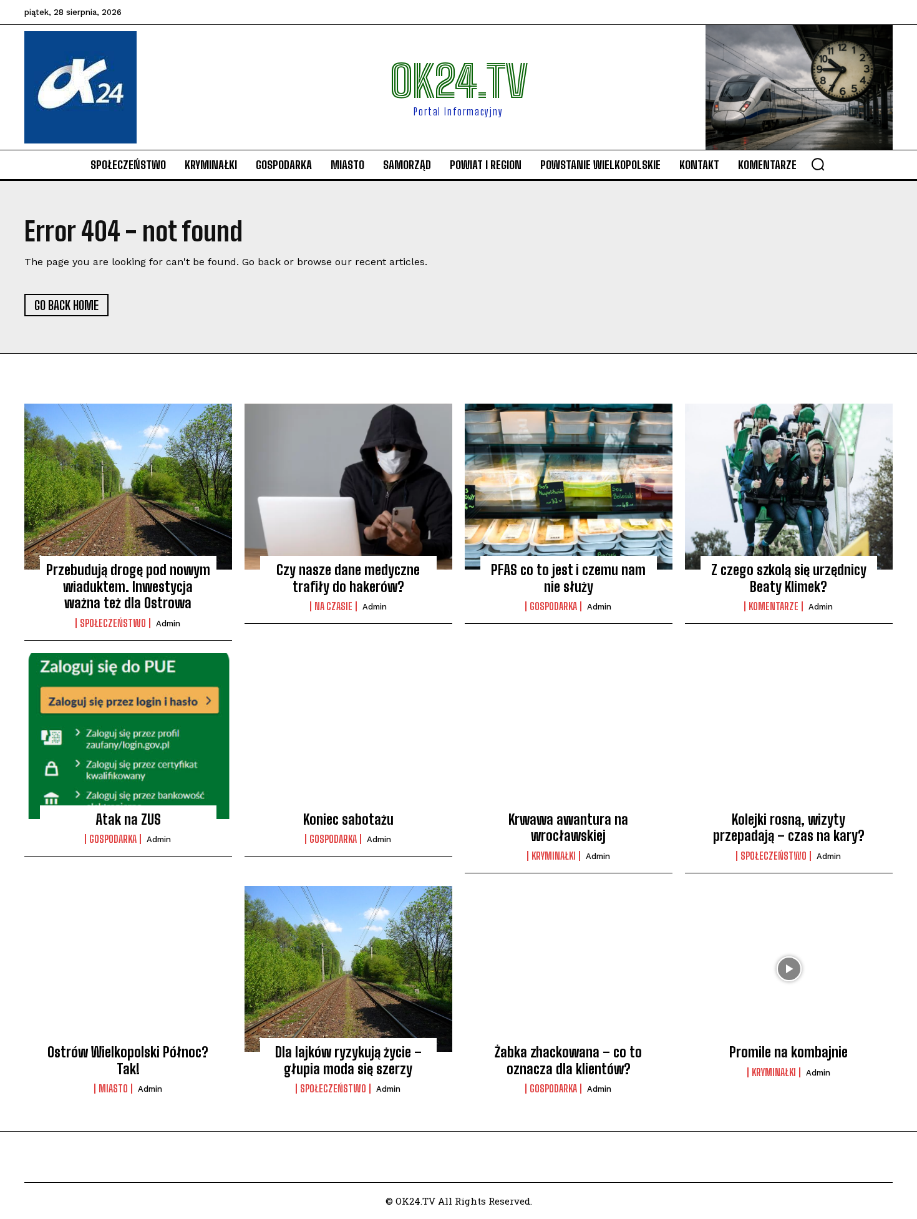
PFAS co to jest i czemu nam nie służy (568, 578)
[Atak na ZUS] (128, 736)
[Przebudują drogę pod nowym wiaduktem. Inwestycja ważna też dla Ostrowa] (128, 487)
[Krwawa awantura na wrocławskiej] (568, 736)
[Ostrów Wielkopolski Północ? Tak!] (128, 969)
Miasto (113, 1089)
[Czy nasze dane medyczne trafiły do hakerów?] (348, 487)
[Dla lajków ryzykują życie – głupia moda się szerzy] (348, 969)
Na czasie (333, 606)
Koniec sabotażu (348, 819)
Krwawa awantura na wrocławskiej (568, 827)
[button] (818, 164)
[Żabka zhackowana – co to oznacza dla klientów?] (568, 969)
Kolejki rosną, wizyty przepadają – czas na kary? (789, 827)
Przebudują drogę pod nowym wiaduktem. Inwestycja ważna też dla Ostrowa (128, 586)
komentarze (773, 606)
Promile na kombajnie (788, 1052)
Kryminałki (553, 856)
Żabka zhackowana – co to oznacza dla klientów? (568, 1060)
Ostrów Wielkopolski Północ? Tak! (127, 1060)
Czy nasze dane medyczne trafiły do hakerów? (348, 578)
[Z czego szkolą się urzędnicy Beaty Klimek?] (789, 487)
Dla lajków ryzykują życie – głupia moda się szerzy (348, 1060)
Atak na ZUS (128, 819)
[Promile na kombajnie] (789, 969)
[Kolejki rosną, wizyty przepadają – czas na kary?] (789, 736)
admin (168, 623)
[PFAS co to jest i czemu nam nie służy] (568, 487)
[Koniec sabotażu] (348, 736)
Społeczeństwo (113, 623)
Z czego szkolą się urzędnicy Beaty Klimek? (788, 578)
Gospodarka (553, 606)
